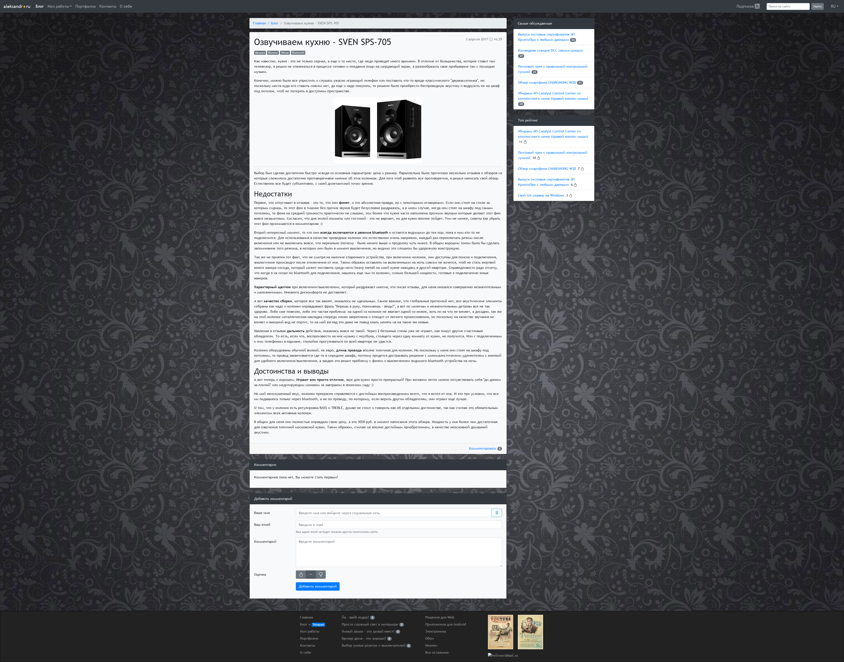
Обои (429, 638)
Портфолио (85, 6)
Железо (273, 52)
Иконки (431, 645)
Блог (40, 6)
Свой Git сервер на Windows (541, 195)
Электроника (435, 631)
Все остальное (437, 652)
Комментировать (484, 448)
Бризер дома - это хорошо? (366, 638)
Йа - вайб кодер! (357, 617)
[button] (60, 6)
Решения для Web (439, 617)
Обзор (285, 52)
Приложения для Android (445, 624)
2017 (484, 39)
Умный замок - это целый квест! (370, 631)
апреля (474, 39)
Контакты (107, 6)
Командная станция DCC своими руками (550, 50)
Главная (259, 23)
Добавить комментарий (318, 586)
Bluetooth (298, 52)
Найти (817, 6)
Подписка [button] (746, 6)
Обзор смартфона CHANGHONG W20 (547, 82)
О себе (126, 6)
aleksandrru (17, 6)
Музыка (260, 52)
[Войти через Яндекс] (496, 513)
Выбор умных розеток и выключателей (375, 645)
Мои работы (309, 631)
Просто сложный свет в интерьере (372, 624)
